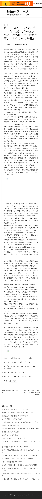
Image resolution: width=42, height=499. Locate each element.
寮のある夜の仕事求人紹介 (11, 432)
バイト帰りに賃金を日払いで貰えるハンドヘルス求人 (19, 455)
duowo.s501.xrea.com (21, 44)
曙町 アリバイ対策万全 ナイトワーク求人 (17, 376)
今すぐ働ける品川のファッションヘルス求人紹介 (18, 458)
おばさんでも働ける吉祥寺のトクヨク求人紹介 (17, 413)
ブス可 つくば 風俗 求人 (10, 435)
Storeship (26, 495)
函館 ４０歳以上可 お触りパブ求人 (14, 438)
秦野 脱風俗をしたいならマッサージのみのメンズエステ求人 (32, 393)
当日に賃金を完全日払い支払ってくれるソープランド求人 (21, 479)
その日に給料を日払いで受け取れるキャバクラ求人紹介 (20, 429)
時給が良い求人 (18, 12)
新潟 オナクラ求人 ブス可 (10, 392)
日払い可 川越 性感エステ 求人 (12, 462)
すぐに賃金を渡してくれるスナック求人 (15, 447)
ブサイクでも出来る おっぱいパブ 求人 (17, 362)
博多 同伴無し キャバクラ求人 (14, 372)
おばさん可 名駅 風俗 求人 (10, 425)
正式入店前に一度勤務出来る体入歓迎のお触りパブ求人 (20, 422)
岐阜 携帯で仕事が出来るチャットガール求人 (18, 358)
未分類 (6, 25)
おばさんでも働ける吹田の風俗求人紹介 (15, 416)
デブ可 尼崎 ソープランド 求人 (12, 419)
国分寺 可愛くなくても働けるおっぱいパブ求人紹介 (19, 465)
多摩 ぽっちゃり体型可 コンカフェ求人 (16, 409)
